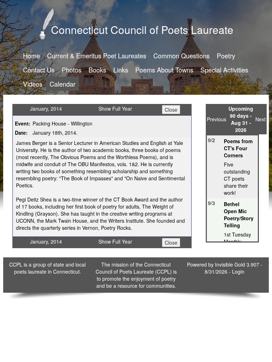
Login (238, 271)
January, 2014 (46, 108)
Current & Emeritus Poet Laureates (96, 55)
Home (31, 55)
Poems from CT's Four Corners (238, 148)
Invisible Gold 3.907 (238, 264)
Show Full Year (115, 108)
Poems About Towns (164, 69)
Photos (71, 69)
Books (97, 69)
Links (120, 69)
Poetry (226, 55)
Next (260, 119)
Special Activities (224, 69)
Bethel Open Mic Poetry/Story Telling (239, 214)
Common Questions (181, 55)
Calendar (62, 83)
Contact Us (39, 69)
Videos (32, 83)
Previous (216, 119)
